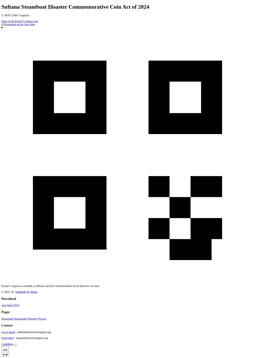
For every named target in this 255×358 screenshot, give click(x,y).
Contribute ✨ (9, 344)
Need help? (7, 338)
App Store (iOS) (10, 305)
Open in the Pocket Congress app (19, 21)
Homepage (7, 318)
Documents (20, 318)
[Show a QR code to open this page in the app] (127, 154)
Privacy (42, 318)
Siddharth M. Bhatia (26, 291)
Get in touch (8, 332)
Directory (32, 318)
